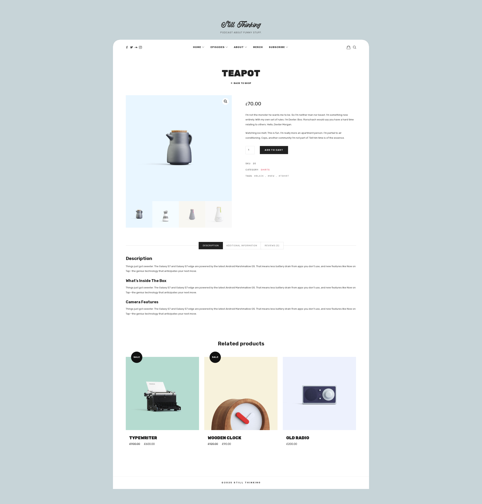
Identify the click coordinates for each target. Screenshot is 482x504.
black (260, 176)
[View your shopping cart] (348, 47)
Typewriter (143, 437)
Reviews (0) (272, 245)
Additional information (241, 245)
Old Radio (297, 437)
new (272, 176)
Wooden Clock (224, 437)
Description (211, 245)
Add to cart (274, 150)
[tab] (211, 245)
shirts (265, 170)
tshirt (284, 176)
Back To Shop (242, 83)
